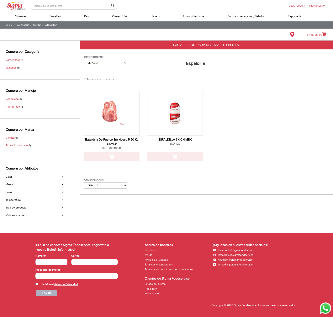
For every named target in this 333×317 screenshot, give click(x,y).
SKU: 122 (175, 143)
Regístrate (151, 288)
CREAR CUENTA (297, 5)
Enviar (46, 293)
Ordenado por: (94, 57)
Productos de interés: (48, 269)
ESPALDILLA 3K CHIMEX (175, 140)
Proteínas (55, 16)
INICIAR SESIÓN (317, 5)
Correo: (75, 256)
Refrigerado (13, 106)
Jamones (11, 67)
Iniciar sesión (152, 293)
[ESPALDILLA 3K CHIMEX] (175, 113)
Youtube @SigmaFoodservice (235, 259)
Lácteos (155, 16)
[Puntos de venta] (292, 34)
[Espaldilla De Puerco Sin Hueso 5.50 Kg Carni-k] (112, 113)
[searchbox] (37, 275)
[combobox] (76, 276)
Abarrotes (20, 16)
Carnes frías (13, 60)
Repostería (294, 16)
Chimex (10, 137)
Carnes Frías (119, 16)
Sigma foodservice (17, 145)
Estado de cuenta (155, 284)
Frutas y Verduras (193, 16)
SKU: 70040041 (111, 148)
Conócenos (151, 250)
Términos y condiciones (159, 264)
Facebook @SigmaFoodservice (236, 250)
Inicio (9, 25)
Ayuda (148, 255)
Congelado (12, 99)
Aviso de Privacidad (66, 284)
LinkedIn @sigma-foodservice (235, 264)
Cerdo (37, 25)
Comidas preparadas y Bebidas (246, 16)
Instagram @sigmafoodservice (235, 255)
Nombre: (40, 256)
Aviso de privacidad (156, 259)
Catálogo (23, 25)
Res (86, 16)
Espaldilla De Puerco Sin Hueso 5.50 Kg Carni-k (111, 142)
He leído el (59, 284)
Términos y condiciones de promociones (169, 269)
